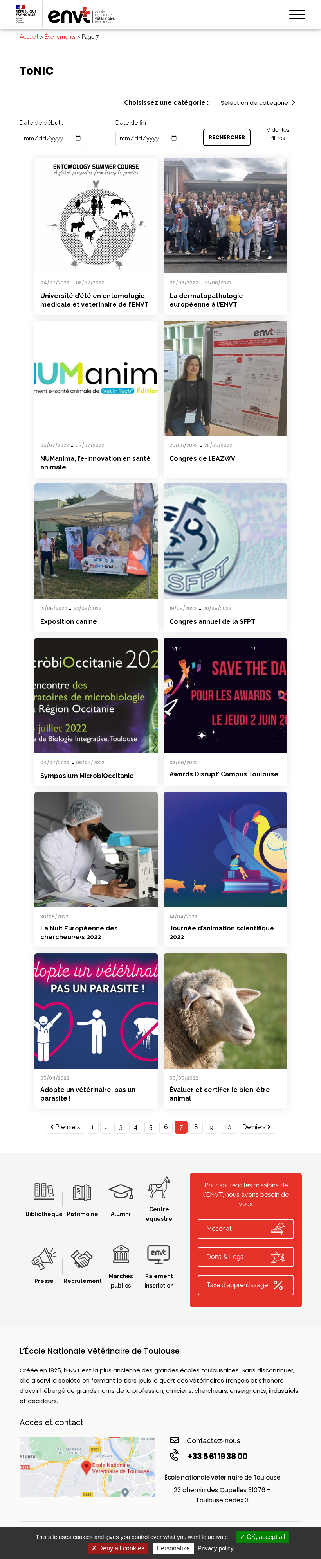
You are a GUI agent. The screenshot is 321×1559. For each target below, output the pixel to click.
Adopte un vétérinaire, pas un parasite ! (87, 1094)
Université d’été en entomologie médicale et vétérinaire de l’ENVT (94, 300)
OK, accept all (265, 1537)
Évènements (60, 37)
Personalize (173, 1548)
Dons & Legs (224, 1257)
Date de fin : (132, 122)
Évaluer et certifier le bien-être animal (220, 1094)
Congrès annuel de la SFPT (212, 621)
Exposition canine (68, 621)
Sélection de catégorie (254, 103)
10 (228, 1127)
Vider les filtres (278, 134)
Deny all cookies (120, 1548)
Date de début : (41, 122)
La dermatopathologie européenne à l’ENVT (206, 300)
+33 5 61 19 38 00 (217, 1456)
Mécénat (219, 1228)
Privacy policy (216, 1548)
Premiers (67, 1127)
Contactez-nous (213, 1441)
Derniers (254, 1127)
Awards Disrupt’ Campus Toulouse (224, 774)
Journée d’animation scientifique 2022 (222, 933)
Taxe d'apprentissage (237, 1285)
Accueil (29, 37)
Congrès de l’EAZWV (202, 458)
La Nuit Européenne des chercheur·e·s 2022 (79, 933)
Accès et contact (51, 1422)
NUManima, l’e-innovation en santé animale (95, 463)
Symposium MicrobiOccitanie (87, 776)
